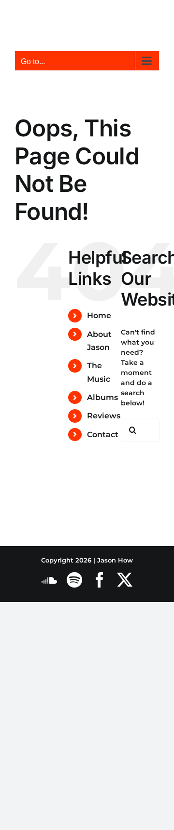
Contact (102, 434)
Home (99, 315)
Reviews (103, 415)
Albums (102, 397)
